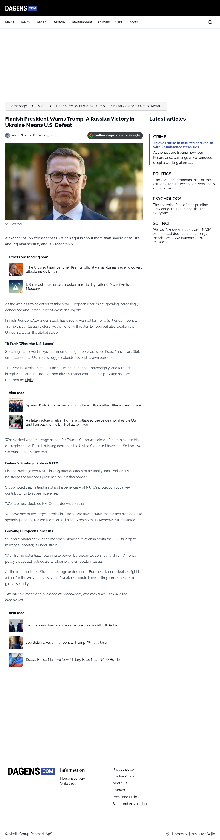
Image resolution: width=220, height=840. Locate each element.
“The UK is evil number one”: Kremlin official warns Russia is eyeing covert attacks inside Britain (84, 269)
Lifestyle (58, 22)
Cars (118, 22)
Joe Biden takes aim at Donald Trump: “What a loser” (67, 642)
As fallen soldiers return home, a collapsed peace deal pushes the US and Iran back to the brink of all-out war (81, 422)
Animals (103, 22)
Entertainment (81, 22)
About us (120, 783)
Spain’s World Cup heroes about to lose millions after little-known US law (83, 405)
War (41, 106)
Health (24, 22)
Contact (119, 790)
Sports (132, 22)
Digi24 (29, 380)
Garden (40, 22)
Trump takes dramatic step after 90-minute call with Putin (71, 625)
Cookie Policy (123, 776)
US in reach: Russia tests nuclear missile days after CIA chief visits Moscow (77, 287)
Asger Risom (20, 135)
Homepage (18, 106)
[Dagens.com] (110, 8)
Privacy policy (124, 769)
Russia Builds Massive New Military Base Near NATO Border (73, 660)
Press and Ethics (126, 797)
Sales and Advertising (130, 804)
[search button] (210, 22)
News (9, 22)
